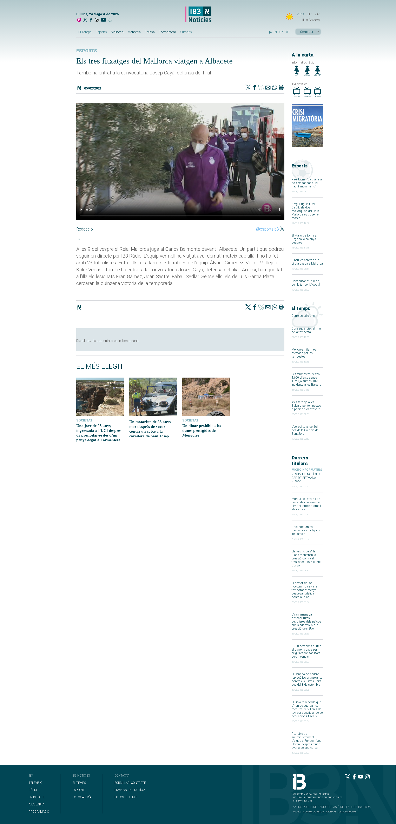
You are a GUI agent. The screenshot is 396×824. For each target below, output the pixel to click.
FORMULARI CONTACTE (130, 783)
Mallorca (117, 32)
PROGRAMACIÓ (39, 811)
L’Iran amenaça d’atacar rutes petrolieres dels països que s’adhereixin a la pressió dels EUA (306, 621)
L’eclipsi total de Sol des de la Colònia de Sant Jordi (305, 430)
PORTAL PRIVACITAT (347, 812)
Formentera (167, 32)
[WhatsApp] (274, 88)
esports (86, 51)
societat (84, 420)
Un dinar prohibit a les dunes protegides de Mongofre (201, 430)
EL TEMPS (79, 783)
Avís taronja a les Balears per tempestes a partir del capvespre (306, 405)
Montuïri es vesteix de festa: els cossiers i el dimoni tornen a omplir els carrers (307, 504)
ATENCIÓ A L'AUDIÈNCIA (313, 812)
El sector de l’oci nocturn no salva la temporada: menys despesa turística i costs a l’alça (304, 590)
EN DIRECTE (37, 797)
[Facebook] (91, 20)
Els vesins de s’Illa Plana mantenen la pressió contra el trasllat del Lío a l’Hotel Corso (306, 558)
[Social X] (85, 20)
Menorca (134, 32)
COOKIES (297, 812)
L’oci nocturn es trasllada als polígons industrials (306, 530)
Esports (101, 32)
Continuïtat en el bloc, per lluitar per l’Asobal (306, 282)
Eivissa (150, 32)
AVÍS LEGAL (331, 812)
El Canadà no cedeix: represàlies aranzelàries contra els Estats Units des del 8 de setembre (307, 679)
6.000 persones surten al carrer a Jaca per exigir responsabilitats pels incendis (306, 651)
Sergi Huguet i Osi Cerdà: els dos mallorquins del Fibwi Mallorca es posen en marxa (306, 211)
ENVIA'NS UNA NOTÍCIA (129, 790)
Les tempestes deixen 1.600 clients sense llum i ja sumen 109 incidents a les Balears (306, 379)
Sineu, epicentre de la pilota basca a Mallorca (307, 261)
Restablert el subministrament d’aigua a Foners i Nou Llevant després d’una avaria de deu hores (307, 741)
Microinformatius (307, 470)
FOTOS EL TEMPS (126, 797)
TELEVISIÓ (35, 783)
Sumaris (186, 32)
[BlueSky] (111, 20)
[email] (268, 88)
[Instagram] (97, 20)
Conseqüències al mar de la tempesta (306, 330)
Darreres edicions (303, 316)
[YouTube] (103, 20)
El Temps (85, 32)
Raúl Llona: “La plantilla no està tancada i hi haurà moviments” (307, 183)
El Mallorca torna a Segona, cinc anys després (304, 239)
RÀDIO (33, 790)
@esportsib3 (267, 229)
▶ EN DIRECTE (279, 32)
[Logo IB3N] (198, 14)
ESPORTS (78, 790)
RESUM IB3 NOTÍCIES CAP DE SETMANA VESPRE (306, 478)
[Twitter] (248, 88)
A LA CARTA (36, 804)
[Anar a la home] (79, 20)
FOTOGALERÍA (81, 797)
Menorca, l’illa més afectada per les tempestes (304, 353)
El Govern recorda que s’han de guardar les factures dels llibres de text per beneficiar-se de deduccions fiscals (307, 709)
